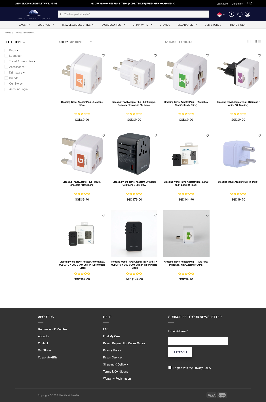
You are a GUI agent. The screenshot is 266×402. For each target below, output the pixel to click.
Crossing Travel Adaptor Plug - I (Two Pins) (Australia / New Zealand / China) (186, 263)
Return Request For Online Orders (124, 343)
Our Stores (237, 3)
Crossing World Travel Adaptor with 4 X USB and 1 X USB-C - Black (186, 183)
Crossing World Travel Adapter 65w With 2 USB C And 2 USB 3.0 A (134, 183)
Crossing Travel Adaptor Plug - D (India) (238, 181)
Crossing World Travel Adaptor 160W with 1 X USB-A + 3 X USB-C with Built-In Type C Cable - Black (134, 264)
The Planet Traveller (33, 14)
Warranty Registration (117, 378)
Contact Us (222, 3)
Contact (43, 343)
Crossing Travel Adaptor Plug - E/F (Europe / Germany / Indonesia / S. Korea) (134, 103)
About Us (44, 336)
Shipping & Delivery (115, 364)
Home (8, 32)
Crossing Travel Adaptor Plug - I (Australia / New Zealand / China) (186, 103)
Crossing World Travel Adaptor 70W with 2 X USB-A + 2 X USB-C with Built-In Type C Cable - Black (82, 264)
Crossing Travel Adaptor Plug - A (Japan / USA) (82, 103)
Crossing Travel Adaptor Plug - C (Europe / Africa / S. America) (238, 103)
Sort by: (64, 42)
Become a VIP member (52, 329)
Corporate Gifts (47, 357)
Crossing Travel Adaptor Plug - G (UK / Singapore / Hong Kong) (82, 183)
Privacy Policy (112, 350)
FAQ (105, 329)
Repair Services (113, 357)
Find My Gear (111, 336)
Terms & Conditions (115, 371)
